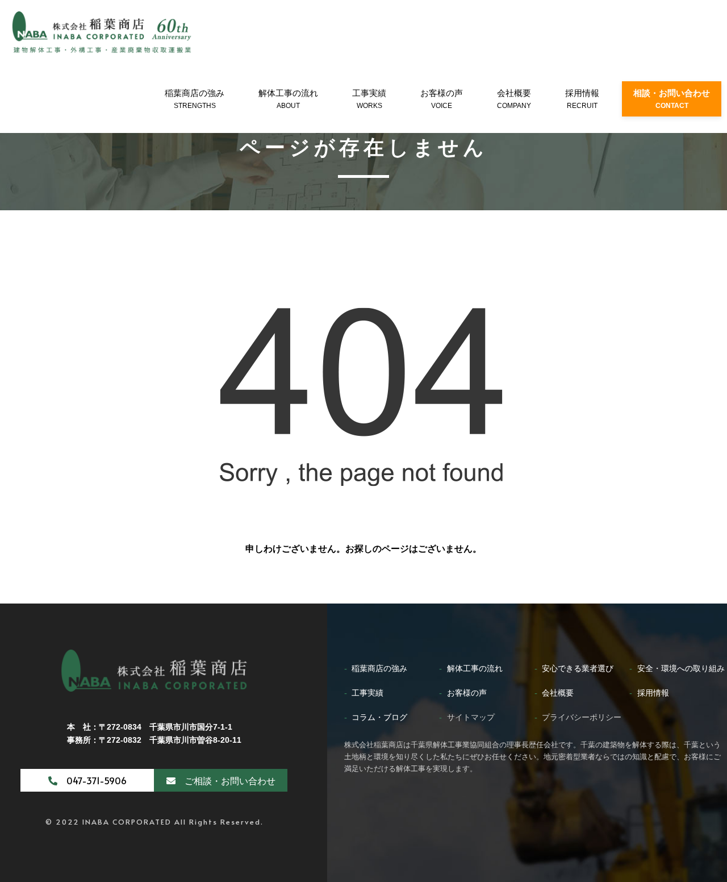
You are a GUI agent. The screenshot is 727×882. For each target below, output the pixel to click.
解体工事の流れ (288, 99)
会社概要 (514, 99)
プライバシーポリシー (581, 717)
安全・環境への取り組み (681, 668)
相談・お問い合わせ (671, 99)
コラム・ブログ (379, 717)
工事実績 (369, 99)
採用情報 (582, 99)
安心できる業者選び (577, 668)
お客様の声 (441, 99)
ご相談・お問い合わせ (225, 780)
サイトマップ (471, 717)
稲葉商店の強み (194, 99)
